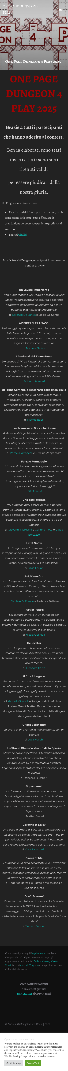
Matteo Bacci (35, 419)
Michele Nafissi (35, 348)
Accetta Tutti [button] (33, 1063)
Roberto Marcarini (35, 381)
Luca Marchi (36, 739)
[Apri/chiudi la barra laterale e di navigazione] (61, 9)
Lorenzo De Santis (24, 314)
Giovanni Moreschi (20, 529)
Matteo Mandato (35, 926)
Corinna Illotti (43, 529)
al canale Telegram (29, 965)
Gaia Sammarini (35, 849)
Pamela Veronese (21, 453)
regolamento (38, 953)
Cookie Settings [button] (13, 1063)
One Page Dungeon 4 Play (20, 9)
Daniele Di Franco (22, 601)
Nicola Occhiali (35, 634)
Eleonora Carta (35, 668)
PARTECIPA (25, 994)
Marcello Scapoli (17, 701)
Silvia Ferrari (36, 568)
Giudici (22, 235)
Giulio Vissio (35, 491)
